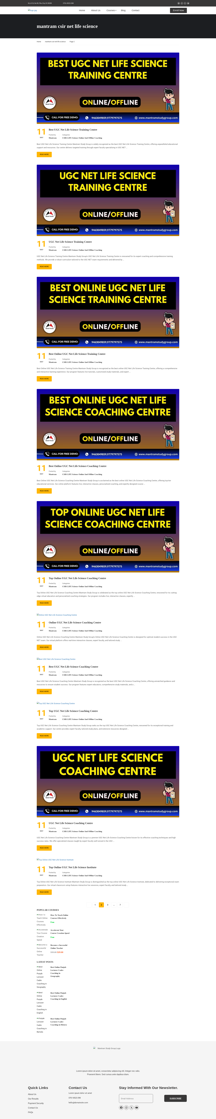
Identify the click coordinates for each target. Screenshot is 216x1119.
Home (82, 10)
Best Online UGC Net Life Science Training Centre (77, 353)
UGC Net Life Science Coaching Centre (71, 823)
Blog (123, 10)
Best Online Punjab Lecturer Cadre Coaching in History (58, 1022)
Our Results (33, 1099)
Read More (44, 154)
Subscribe (175, 1098)
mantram (53, 138)
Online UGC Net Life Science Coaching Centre (75, 622)
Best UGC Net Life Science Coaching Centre (73, 666)
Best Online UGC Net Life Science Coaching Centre (77, 466)
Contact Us (33, 1108)
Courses (110, 10)
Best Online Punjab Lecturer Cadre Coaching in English (58, 996)
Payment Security (36, 1103)
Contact (135, 10)
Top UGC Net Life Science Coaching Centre (73, 711)
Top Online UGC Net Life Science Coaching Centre (77, 578)
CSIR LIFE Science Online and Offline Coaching (82, 138)
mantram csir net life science (55, 42)
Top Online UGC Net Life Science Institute (72, 867)
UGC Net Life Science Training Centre (70, 241)
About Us (95, 10)
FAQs (30, 1112)
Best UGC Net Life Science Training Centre (73, 129)
